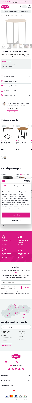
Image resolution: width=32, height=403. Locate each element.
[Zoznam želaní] (20, 7)
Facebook (9, 369)
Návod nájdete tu (25, 293)
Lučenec (5, 340)
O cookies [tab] (26, 185)
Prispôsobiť (15, 220)
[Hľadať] (3, 11)
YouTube (16, 369)
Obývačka (7, 15)
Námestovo (22, 331)
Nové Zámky (22, 334)
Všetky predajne (6, 345)
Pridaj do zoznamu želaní (13, 126)
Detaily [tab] (16, 185)
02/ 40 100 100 (13, 108)
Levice (4, 335)
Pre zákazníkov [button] (5, 380)
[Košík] (24, 6)
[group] (16, 34)
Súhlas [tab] (6, 185)
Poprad (21, 336)
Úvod (2, 15)
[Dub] (5, 157)
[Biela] (2, 157)
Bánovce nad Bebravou (6, 332)
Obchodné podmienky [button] (7, 385)
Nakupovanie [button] (5, 375)
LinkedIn (23, 369)
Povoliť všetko (16, 215)
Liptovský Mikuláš (7, 337)
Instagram (13, 369)
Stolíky (12, 15)
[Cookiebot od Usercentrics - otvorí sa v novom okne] (23, 181)
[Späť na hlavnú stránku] (5, 7)
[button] (16, 76)
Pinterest (19, 369)
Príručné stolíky (19, 15)
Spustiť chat (12, 111)
